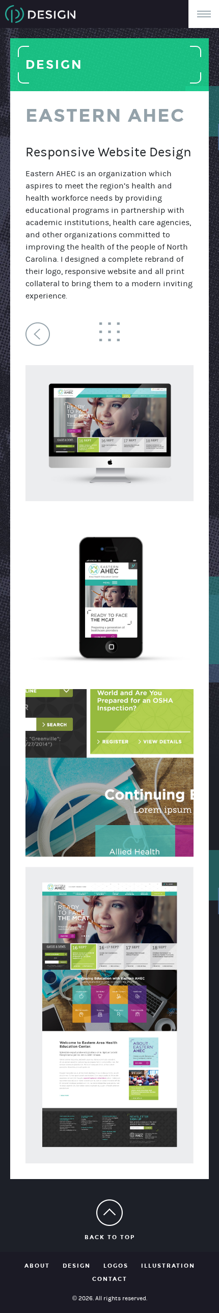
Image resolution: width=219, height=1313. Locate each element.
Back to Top (110, 1237)
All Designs (109, 331)
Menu (203, 14)
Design (77, 1266)
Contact (109, 1279)
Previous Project (37, 334)
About (37, 1266)
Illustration (168, 1266)
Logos (115, 1266)
